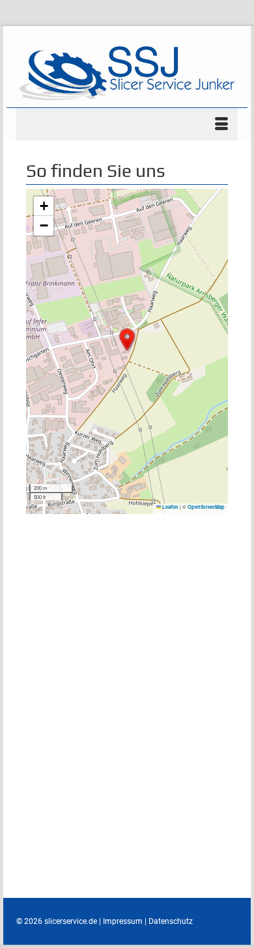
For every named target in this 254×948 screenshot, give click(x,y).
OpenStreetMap (206, 507)
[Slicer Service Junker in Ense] (127, 71)
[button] (127, 339)
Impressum (123, 921)
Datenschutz (170, 921)
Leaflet (169, 507)
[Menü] (127, 124)
